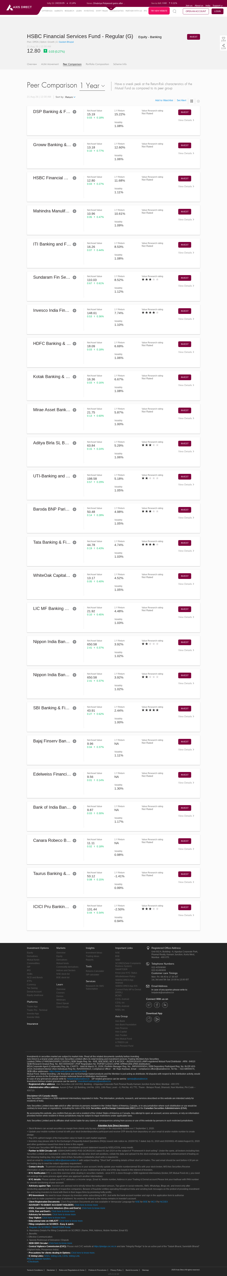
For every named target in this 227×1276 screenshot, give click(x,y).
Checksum (33, 1261)
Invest (185, 112)
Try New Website (159, 11)
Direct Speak (62, 1003)
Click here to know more (86, 1205)
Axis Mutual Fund (123, 1039)
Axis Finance (121, 1028)
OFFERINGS (47, 11)
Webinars (61, 1000)
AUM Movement (50, 64)
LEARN (79, 11)
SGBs (29, 974)
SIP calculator (92, 974)
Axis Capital (121, 1031)
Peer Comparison (72, 64)
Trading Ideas (92, 956)
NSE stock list (63, 974)
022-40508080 (158, 967)
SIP (28, 967)
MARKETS (58, 11)
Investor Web (33, 1017)
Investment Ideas (94, 952)
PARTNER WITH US (134, 11)
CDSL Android (122, 999)
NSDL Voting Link (52, 1256)
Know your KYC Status (126, 973)
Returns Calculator (95, 971)
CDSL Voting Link (70, 1256)
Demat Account (34, 991)
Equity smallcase (35, 995)
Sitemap (145, 1270)
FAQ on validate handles (39, 1259)
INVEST (193, 37)
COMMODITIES (117, 11)
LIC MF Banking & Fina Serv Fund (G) (69, 608)
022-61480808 (158, 970)
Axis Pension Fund (124, 1046)
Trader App (32, 1006)
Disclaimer (51, 1270)
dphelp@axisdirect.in (137, 1079)
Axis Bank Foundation (125, 1024)
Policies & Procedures (97, 1270)
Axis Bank (120, 1021)
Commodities (33, 963)
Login (217, 11)
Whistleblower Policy (125, 976)
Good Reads (62, 1007)
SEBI (117, 960)
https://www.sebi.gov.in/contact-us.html (67, 1071)
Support (217, 5)
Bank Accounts (132, 1270)
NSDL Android (122, 1006)
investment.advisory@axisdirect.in (94, 1081)
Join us (189, 5)
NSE (117, 952)
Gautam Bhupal (66, 42)
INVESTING (89, 11)
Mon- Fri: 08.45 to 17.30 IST (164, 977)
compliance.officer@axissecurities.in (61, 1160)
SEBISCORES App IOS (126, 986)
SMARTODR (121, 969)
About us (199, 5)
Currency (31, 984)
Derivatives (32, 956)
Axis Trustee (121, 1035)
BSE (117, 956)
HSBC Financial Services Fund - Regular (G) (81, 36)
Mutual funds (33, 960)
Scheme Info (120, 64)
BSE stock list (62, 977)
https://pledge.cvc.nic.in (105, 1246)
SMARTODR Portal (61, 1227)
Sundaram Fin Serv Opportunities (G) (68, 277)
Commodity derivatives (67, 967)
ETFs (29, 981)
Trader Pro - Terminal (37, 1010)
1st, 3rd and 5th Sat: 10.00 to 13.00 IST (170, 979)
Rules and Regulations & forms (71, 1270)
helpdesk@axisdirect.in (162, 992)
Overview (32, 64)
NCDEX (164, 1202)
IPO (145, 11)
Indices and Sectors (65, 970)
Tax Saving (32, 988)
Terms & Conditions (35, 1270)
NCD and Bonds (35, 977)
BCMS (118, 995)
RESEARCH (69, 11)
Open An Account (196, 11)
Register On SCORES (39, 1227)
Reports (89, 960)
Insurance (32, 1023)
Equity (30, 952)
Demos (59, 996)
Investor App (33, 1013)
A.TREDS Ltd (121, 1042)
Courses (60, 992)
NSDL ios (119, 1010)
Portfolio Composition (97, 64)
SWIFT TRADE (102, 11)
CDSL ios (119, 1002)
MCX (153, 1202)
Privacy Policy (116, 1270)
